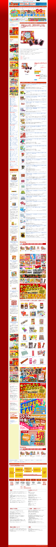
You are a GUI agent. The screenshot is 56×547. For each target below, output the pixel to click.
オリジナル (12, 108)
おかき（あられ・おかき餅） (14, 132)
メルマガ (38, 6)
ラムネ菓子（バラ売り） (14, 154)
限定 (13, 24)
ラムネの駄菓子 (13, 118)
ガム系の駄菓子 (13, 119)
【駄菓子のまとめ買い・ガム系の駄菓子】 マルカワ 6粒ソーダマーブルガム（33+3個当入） (36, 214)
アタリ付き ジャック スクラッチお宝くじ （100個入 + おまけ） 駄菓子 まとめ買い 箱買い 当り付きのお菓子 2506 (36, 96)
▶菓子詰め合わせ (11, 460)
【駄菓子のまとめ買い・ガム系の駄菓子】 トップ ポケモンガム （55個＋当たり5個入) (36, 191)
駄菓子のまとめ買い (12, 112)
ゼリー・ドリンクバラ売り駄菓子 (14, 147)
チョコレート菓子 (13, 126)
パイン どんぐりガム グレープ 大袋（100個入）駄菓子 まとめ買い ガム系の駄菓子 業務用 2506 (36, 139)
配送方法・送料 (32, 6)
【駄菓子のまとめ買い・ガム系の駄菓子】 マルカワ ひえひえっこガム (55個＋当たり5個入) (36, 185)
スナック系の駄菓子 (13, 113)
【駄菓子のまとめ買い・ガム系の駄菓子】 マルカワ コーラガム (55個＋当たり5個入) (36, 179)
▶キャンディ (28, 460)
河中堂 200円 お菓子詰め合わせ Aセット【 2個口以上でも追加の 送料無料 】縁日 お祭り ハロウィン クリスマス (14, 278)
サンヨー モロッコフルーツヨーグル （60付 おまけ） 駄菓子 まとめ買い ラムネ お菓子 (36, 113)
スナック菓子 (12, 133)
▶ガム (32, 460)
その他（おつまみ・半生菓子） (14, 134)
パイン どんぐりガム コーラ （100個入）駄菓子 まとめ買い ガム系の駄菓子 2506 (36, 133)
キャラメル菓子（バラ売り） (14, 153)
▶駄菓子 (16, 460)
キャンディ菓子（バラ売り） (14, 152)
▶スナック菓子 (17, 461)
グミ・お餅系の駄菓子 (13, 117)
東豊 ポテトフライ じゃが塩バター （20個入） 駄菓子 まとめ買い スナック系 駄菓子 (14, 261)
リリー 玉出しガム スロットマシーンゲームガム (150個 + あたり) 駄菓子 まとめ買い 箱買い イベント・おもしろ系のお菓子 (36, 159)
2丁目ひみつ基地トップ (14, 98)
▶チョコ (21, 460)
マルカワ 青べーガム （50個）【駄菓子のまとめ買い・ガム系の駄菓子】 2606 (36, 207)
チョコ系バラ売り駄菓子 (14, 138)
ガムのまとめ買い (13, 130)
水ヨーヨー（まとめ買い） (14, 164)
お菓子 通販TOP (21, 6)
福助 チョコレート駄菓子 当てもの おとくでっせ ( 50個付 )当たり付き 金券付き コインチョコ (36, 233)
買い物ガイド (24, 6)
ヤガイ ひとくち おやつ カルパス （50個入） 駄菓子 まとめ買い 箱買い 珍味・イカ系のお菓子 (14, 181)
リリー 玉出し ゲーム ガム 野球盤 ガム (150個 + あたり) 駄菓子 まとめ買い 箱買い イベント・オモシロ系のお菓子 (36, 165)
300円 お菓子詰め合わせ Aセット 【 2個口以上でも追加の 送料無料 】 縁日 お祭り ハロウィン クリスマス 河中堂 (14, 242)
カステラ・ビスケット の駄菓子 (14, 121)
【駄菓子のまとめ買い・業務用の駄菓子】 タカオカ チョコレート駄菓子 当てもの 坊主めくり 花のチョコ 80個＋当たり (36, 226)
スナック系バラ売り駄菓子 (14, 137)
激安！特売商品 (13, 99)
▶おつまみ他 (22, 461)
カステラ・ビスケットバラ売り (14, 146)
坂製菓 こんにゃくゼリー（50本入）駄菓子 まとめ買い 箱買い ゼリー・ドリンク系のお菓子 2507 (14, 207)
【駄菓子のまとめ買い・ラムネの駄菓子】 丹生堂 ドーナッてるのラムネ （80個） (36, 220)
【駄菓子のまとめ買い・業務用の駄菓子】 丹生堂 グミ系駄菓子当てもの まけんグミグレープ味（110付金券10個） (36, 108)
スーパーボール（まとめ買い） (14, 163)
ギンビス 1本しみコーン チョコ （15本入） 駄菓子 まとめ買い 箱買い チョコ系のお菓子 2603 (14, 194)
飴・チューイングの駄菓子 (14, 116)
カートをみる (28, 6)
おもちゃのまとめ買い (12, 161)
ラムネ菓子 (12, 129)
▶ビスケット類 (39, 460)
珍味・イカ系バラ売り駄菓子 (14, 139)
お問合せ (43, 6)
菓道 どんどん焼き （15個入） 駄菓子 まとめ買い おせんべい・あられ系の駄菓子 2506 (14, 291)
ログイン (45, 6)
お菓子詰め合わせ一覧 (13, 111)
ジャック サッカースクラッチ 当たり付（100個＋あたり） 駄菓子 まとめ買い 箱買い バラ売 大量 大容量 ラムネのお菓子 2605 (36, 126)
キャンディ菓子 (13, 127)
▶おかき (10, 461)
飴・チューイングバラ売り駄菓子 (14, 140)
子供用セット (12, 107)
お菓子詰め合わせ (14, 25)
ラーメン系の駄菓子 (13, 120)
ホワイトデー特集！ (13, 100)
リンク (40, 6)
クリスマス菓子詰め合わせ (14, 110)
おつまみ (11, 24)
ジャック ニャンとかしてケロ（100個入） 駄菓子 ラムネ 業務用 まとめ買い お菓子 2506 (36, 91)
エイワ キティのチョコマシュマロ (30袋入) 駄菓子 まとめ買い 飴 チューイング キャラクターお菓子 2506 (14, 226)
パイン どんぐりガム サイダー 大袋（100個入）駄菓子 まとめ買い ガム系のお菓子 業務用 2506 (36, 146)
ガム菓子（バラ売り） (13, 155)
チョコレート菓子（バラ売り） (14, 151)
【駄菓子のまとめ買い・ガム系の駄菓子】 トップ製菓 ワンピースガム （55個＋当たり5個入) (35, 196)
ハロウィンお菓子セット (14, 109)
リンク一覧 (12, 420)
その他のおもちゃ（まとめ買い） (14, 165)
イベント (15, 24)
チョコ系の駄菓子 (13, 114)
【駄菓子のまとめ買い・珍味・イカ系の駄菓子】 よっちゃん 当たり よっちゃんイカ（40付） (36, 102)
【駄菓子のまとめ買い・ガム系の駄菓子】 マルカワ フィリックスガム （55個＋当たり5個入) (35, 174)
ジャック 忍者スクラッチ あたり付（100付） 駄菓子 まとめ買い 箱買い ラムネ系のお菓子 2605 (36, 119)
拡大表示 (27, 74)
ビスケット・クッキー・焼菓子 (14, 131)
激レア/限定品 (12, 101)
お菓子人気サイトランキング (13, 421)
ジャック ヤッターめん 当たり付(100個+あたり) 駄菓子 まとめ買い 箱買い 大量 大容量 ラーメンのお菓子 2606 (36, 84)
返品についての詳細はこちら (43, 75)
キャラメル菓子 (13, 128)
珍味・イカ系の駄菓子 (13, 115)
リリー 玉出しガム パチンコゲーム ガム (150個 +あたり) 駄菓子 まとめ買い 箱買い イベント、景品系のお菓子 (36, 153)
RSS (10, 423)
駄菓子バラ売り (12, 136)
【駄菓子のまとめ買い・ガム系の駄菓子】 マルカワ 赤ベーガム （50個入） (36, 202)
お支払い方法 (35, 6)
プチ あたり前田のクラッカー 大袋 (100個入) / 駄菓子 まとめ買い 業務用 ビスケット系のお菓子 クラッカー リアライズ (14, 306)
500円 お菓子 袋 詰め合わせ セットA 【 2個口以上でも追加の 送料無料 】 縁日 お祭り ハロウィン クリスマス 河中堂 (14, 323)
